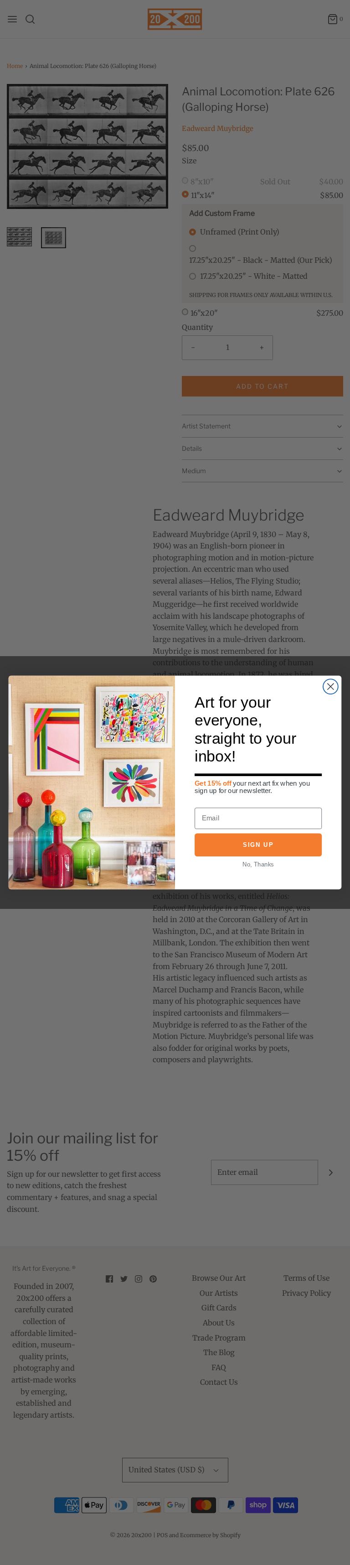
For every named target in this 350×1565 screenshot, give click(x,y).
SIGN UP (258, 844)
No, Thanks (257, 864)
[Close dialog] (330, 686)
